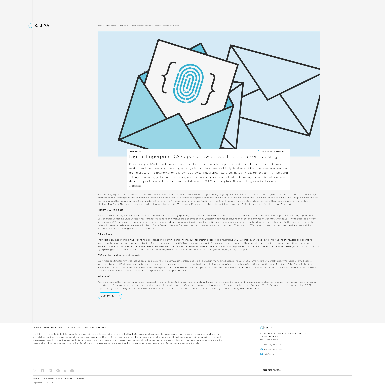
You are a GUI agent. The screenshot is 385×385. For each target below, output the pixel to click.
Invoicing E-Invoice (95, 328)
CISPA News (124, 26)
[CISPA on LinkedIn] (50, 371)
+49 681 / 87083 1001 (273, 345)
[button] (379, 26)
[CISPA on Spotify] (58, 371)
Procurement (73, 328)
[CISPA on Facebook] (42, 371)
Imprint (36, 378)
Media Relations (53, 328)
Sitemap (80, 378)
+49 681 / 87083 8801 (273, 349)
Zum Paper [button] (108, 295)
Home (100, 26)
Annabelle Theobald (274, 151)
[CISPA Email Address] (268, 354)
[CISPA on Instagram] (35, 371)
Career (37, 328)
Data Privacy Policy (52, 378)
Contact (69, 378)
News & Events (111, 26)
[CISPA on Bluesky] (65, 371)
